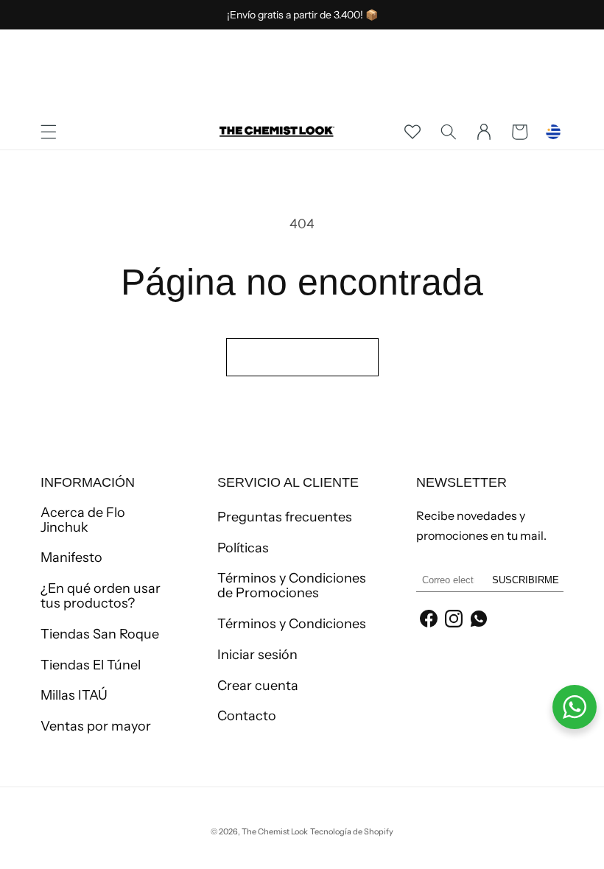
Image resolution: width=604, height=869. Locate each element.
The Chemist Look (275, 831)
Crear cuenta (257, 686)
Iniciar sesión (257, 655)
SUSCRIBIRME (525, 579)
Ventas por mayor (96, 726)
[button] (48, 131)
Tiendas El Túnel (91, 665)
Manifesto (71, 557)
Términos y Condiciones (291, 624)
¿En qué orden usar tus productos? (101, 595)
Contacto (246, 716)
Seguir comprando (302, 356)
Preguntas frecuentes (284, 517)
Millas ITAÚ (74, 695)
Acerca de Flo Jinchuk (83, 520)
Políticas (243, 548)
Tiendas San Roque (100, 634)
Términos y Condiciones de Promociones (291, 585)
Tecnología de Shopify (351, 831)
